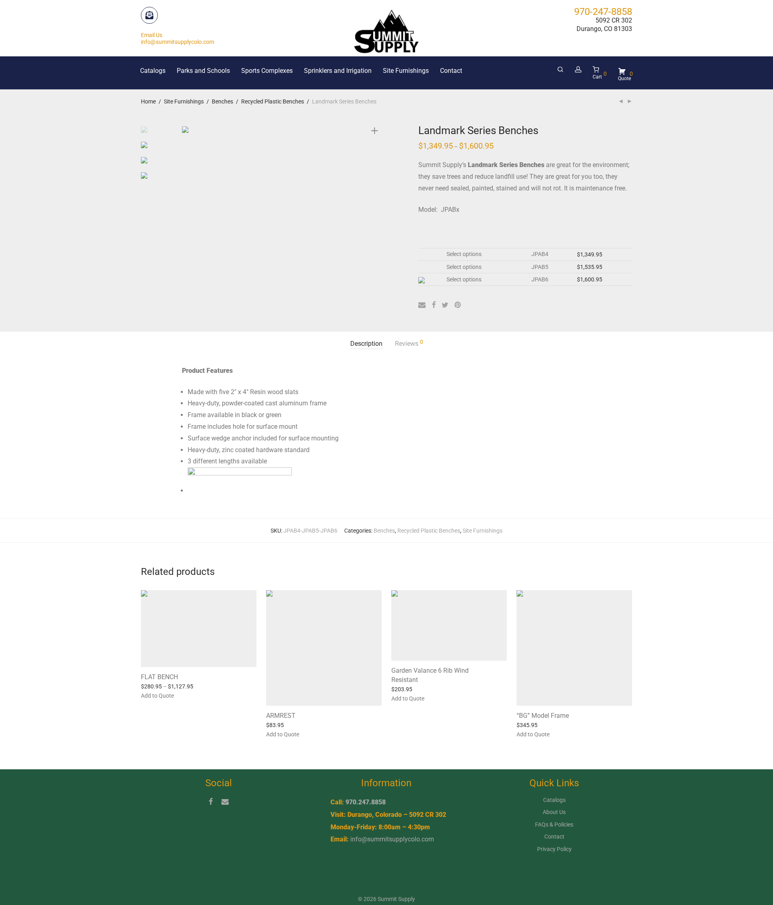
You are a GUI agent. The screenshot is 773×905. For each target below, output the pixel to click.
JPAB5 (539, 267)
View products (155, 695)
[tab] (366, 344)
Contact (451, 70)
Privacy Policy (554, 849)
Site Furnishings (406, 70)
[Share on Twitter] (445, 305)
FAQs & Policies (554, 824)
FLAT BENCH (159, 677)
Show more (192, 695)
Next (376, 129)
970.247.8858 (365, 802)
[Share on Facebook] (434, 305)
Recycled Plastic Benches (272, 101)
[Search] (560, 69)
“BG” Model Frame (543, 715)
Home (148, 101)
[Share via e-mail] (422, 305)
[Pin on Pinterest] (458, 305)
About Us (554, 812)
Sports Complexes (267, 70)
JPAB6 (539, 279)
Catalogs (152, 70)
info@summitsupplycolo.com (392, 839)
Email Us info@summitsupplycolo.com (177, 38)
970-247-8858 (603, 12)
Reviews (409, 343)
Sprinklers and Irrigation (338, 70)
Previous (186, 129)
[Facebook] (211, 801)
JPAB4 (539, 254)
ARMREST (281, 715)
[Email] (225, 801)
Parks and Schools (203, 70)
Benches (222, 101)
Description (366, 343)
